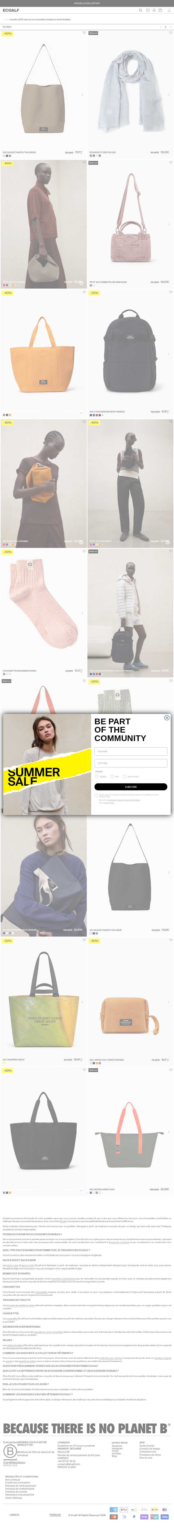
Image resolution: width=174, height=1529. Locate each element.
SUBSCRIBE (131, 787)
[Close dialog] (166, 717)
